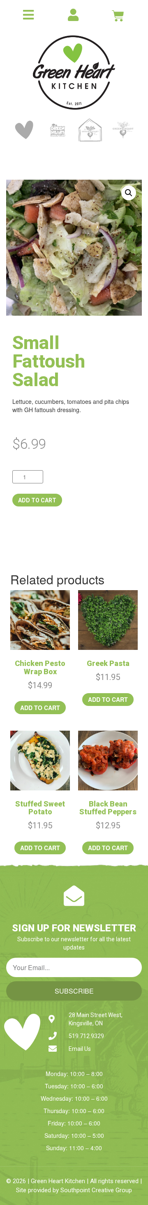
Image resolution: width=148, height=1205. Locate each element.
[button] (128, 192)
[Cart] (118, 15)
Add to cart (37, 500)
